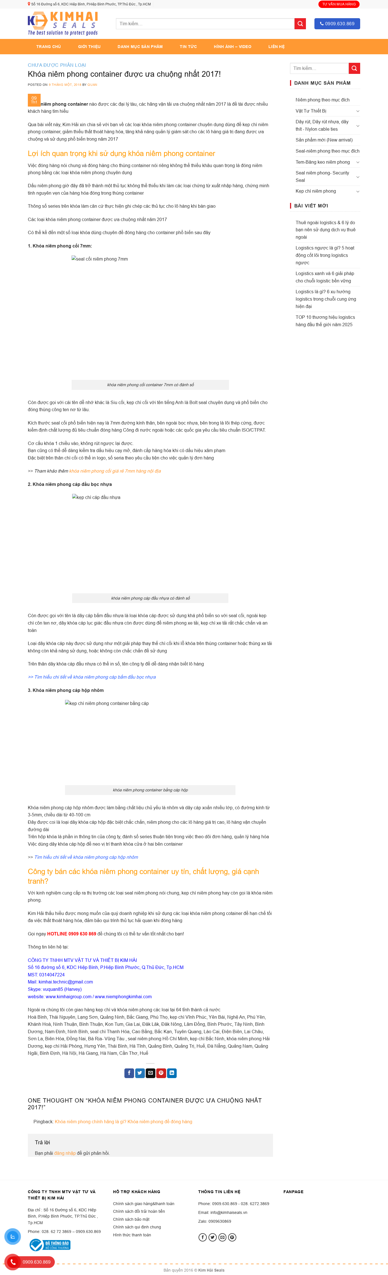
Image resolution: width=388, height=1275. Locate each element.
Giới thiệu (89, 46)
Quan (92, 85)
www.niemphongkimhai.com (123, 996)
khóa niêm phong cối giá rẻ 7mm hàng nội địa (115, 470)
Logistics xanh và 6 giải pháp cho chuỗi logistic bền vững (325, 277)
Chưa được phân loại (57, 65)
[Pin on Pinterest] (161, 1073)
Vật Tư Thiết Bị (311, 110)
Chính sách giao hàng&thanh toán (143, 1203)
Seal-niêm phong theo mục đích (328, 150)
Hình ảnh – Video (232, 46)
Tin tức (188, 46)
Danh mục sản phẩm (140, 46)
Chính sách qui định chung (137, 1227)
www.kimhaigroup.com (68, 996)
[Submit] (300, 23)
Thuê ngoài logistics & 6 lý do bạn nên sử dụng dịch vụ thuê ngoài (326, 230)
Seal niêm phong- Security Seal (322, 176)
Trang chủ (48, 46)
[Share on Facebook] (129, 1073)
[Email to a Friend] (150, 1073)
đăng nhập (65, 1153)
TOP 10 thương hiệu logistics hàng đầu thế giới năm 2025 (325, 321)
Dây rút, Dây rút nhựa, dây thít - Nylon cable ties (322, 125)
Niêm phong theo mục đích (323, 99)
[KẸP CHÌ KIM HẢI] (63, 24)
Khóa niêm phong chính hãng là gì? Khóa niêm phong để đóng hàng (123, 1121)
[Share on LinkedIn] (172, 1073)
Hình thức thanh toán (132, 1235)
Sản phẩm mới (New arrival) (324, 139)
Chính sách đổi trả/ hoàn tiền (139, 1211)
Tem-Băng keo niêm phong (323, 162)
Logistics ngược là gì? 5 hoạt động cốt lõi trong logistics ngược (325, 255)
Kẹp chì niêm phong (316, 191)
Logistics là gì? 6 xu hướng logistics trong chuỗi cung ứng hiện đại (326, 299)
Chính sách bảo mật (131, 1219)
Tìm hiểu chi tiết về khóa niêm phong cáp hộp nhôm (86, 857)
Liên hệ (276, 46)
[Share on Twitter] (140, 1073)
